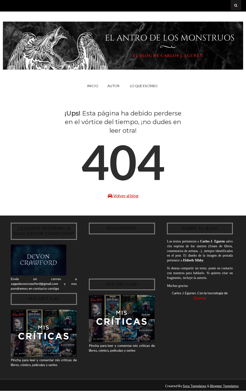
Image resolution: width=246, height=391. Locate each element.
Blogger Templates (224, 386)
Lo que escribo (144, 86)
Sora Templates (194, 386)
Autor (113, 86)
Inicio (92, 86)
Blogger (199, 297)
